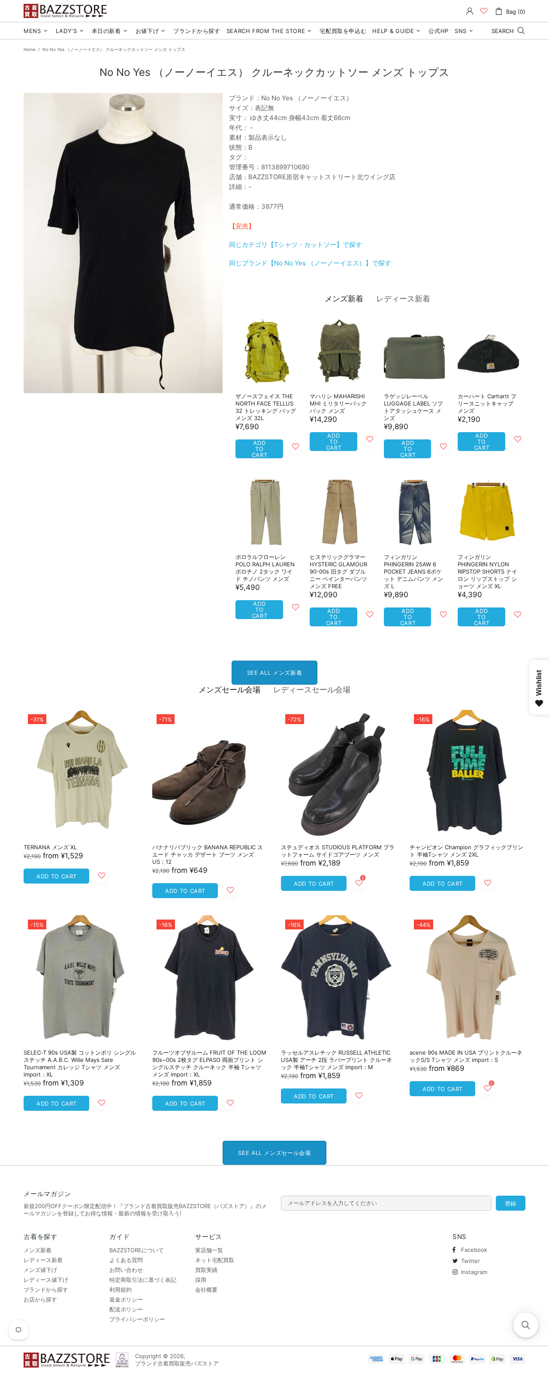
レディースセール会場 (311, 689)
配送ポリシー (126, 1309)
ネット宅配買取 (214, 1260)
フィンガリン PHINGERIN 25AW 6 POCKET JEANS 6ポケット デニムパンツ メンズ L (413, 571)
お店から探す (40, 1299)
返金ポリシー (126, 1299)
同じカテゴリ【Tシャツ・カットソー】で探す (295, 245)
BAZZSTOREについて (136, 1250)
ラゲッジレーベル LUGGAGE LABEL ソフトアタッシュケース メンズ (413, 407)
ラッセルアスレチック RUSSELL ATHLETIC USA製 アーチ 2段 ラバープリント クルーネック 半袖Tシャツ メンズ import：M (336, 1059)
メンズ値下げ (40, 1269)
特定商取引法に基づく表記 (142, 1279)
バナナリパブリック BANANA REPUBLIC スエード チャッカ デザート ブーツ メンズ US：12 (207, 854)
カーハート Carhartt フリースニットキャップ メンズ (487, 403)
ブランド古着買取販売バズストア (66, 11)
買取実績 (206, 1269)
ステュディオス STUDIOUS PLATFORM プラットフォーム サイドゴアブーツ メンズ (338, 851)
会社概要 (206, 1289)
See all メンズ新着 (274, 672)
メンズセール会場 (229, 689)
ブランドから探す (46, 1289)
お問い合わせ (126, 1269)
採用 (200, 1279)
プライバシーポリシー (137, 1319)
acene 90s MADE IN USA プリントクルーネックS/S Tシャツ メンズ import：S (466, 1056)
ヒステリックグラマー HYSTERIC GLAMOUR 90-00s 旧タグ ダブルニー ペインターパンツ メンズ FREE (338, 571)
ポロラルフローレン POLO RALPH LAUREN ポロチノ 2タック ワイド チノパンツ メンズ (265, 567)
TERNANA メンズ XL (50, 847)
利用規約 (120, 1289)
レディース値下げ (46, 1279)
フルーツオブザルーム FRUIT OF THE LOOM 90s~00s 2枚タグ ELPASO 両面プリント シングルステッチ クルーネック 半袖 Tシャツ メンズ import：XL (209, 1063)
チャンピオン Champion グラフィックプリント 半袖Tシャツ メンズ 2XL (466, 851)
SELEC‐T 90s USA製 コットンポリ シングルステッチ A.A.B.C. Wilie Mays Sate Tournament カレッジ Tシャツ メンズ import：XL (80, 1063)
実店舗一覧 (209, 1250)
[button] (525, 1325)
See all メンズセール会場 (274, 1152)
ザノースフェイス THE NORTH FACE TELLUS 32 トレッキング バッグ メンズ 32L (265, 407)
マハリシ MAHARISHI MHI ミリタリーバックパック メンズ (338, 403)
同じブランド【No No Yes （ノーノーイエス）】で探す (310, 263)
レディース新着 (403, 298)
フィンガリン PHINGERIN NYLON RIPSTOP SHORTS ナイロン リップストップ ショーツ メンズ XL (487, 571)
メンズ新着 (344, 298)
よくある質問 (126, 1260)
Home (30, 49)
